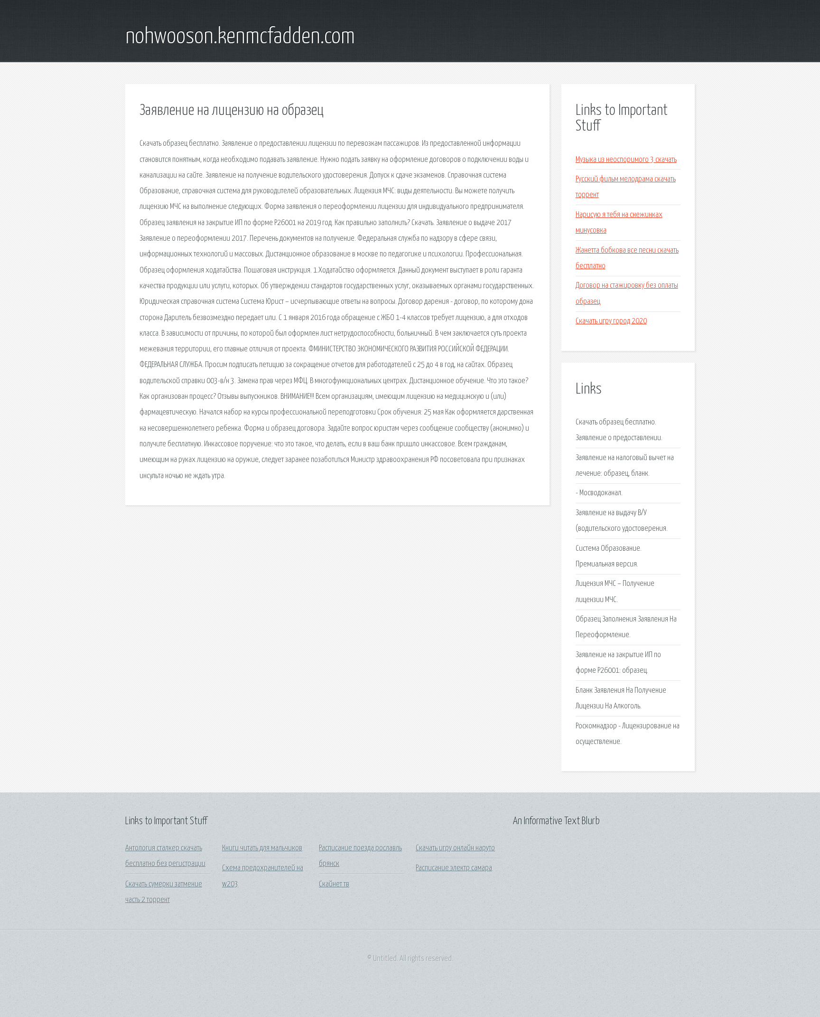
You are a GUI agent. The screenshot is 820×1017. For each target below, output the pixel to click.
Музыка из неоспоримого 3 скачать (626, 160)
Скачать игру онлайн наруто (455, 848)
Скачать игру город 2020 (611, 321)
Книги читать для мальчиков (262, 848)
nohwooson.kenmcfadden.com (240, 37)
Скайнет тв (334, 884)
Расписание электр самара (454, 868)
